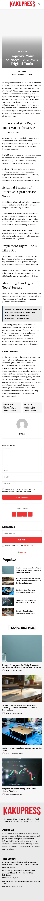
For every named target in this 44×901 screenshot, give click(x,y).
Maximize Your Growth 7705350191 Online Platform (31, 409)
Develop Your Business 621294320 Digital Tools (25, 612)
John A (8, 670)
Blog (15, 819)
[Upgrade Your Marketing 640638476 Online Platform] (8, 601)
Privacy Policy (29, 545)
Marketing (18, 821)
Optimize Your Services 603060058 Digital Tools (25, 591)
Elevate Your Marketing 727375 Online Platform (10, 409)
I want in (21, 540)
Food (37, 819)
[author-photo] (3, 670)
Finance (30, 819)
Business (5, 878)
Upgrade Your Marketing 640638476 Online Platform (27, 601)
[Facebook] (14, 514)
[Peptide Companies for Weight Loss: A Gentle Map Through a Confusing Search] (8, 570)
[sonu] (22, 424)
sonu (23, 71)
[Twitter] (19, 514)
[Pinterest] (24, 514)
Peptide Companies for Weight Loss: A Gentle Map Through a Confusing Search (28, 570)
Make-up (8, 821)
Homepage (8, 819)
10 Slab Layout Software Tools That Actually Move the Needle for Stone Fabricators (28, 580)
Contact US (34, 821)
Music (26, 821)
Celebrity (22, 819)
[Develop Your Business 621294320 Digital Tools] (8, 612)
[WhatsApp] (30, 514)
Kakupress (22, 51)
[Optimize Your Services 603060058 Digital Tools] (8, 591)
